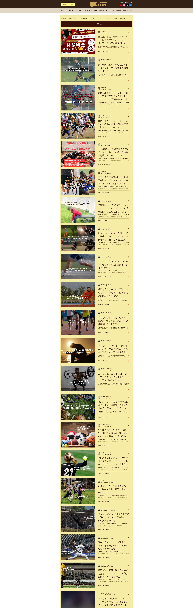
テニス (100, 18)
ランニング (107, 18)
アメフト (115, 18)
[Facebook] (130, 5)
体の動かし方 (72, 18)
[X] (127, 5)
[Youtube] (121, 5)
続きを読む (122, 18)
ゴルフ (93, 18)
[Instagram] (124, 5)
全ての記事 (63, 18)
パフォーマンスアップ (84, 18)
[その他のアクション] (129, 32)
